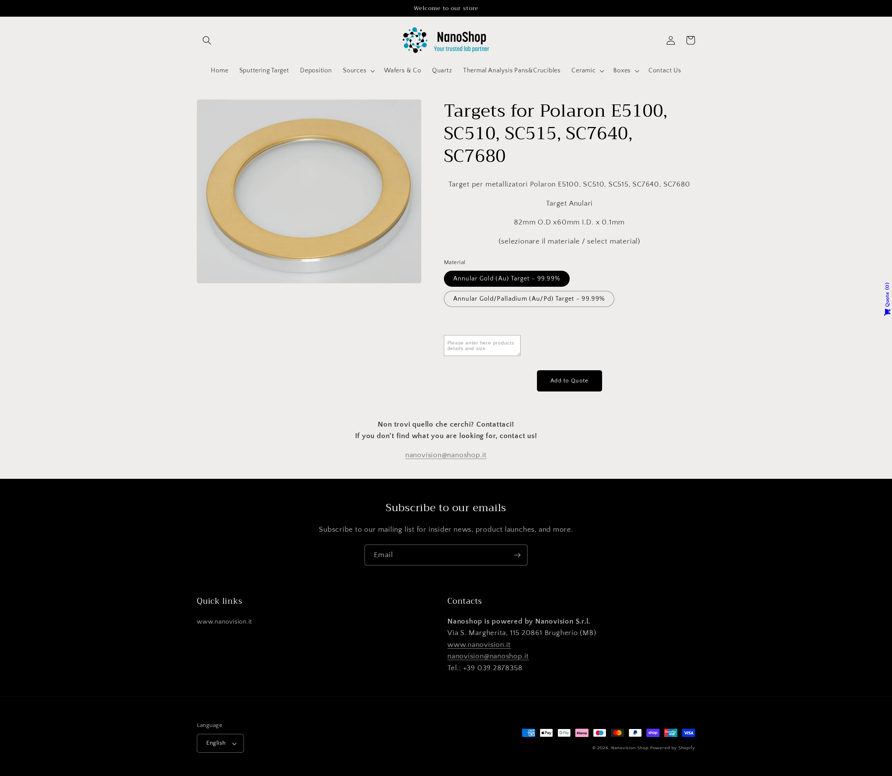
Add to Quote (570, 381)
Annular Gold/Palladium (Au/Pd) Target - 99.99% (529, 298)
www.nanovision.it (224, 621)
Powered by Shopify (672, 747)
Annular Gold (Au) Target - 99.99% (507, 278)
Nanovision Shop (629, 747)
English (216, 743)
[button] (207, 40)
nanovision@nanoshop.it (446, 455)
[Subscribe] (517, 555)
